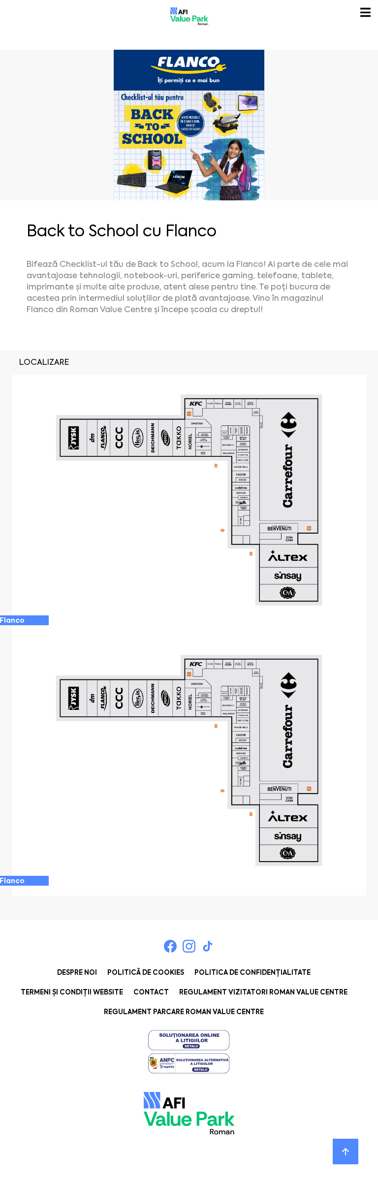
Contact (151, 992)
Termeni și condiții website (72, 992)
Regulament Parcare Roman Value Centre (184, 1012)
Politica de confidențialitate (252, 972)
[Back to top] (345, 1151)
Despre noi (77, 972)
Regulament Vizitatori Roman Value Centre (263, 992)
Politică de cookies (145, 972)
